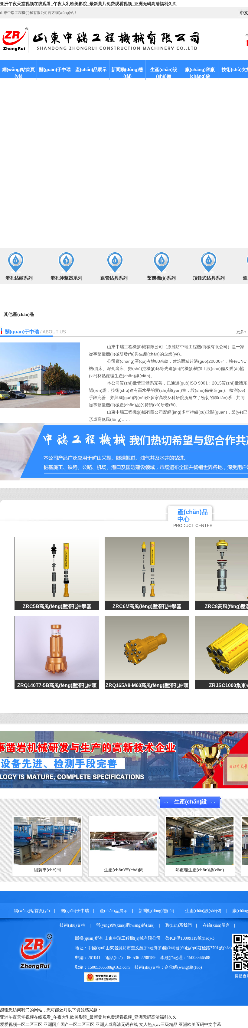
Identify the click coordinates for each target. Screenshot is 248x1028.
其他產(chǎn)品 (19, 314)
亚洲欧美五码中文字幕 (200, 1024)
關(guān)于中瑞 (55, 69)
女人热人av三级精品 (158, 1024)
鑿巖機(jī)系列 (161, 278)
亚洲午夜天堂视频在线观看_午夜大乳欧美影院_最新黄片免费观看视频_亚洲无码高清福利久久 (88, 3)
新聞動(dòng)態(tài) (127, 73)
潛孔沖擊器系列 (66, 278)
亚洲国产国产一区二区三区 (69, 1024)
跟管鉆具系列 (114, 278)
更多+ (241, 331)
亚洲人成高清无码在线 (117, 1024)
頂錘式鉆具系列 (209, 278)
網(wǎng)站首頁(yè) (18, 73)
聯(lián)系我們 (178, 925)
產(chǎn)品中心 (193, 515)
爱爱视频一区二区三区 (21, 1024)
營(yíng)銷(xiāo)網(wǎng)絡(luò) (125, 925)
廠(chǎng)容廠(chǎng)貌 (200, 73)
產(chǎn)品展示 (91, 69)
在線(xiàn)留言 (216, 925)
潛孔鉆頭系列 (19, 278)
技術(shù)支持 (72, 925)
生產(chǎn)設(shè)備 (163, 73)
